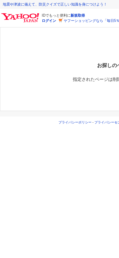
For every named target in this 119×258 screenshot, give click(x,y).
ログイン (49, 21)
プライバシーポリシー (75, 122)
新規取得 (78, 15)
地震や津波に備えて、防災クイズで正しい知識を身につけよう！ (55, 4)
